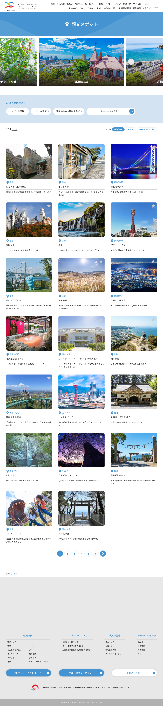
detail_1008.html (134, 227)
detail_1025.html (81, 517)
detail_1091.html (134, 459)
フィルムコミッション (114, 654)
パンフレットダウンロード (27, 672)
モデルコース (81, 4)
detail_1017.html (29, 401)
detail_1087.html (81, 170)
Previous (32, 62)
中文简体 (141, 650)
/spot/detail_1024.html (81, 62)
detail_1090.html (81, 284)
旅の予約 (127, 4)
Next (131, 62)
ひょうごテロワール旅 (27, 6)
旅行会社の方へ (111, 650)
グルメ (118, 4)
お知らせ (109, 646)
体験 (101, 4)
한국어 (140, 654)
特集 (53, 4)
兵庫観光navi (10, 6)
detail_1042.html (134, 401)
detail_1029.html (81, 459)
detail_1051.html (29, 227)
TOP (8, 574)
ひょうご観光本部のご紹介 (73, 646)
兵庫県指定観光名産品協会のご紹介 (76, 650)
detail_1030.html (29, 342)
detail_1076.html (29, 284)
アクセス (137, 4)
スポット (93, 4)
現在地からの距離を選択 (68, 111)
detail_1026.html (134, 284)
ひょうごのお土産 (107, 8)
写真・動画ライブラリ (80, 672)
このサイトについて (70, 642)
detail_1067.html (29, 517)
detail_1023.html (29, 459)
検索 (131, 111)
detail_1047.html (29, 170)
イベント (109, 4)
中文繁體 (141, 646)
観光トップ (11, 642)
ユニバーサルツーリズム (82, 8)
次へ (103, 553)
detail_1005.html (81, 342)
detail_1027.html (134, 170)
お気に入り (147, 8)
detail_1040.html (81, 227)
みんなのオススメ (65, 4)
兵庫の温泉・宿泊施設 (131, 8)
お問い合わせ (133, 672)
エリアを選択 (40, 111)
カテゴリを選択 (16, 111)
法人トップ (109, 642)
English (140, 642)
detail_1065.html (134, 342)
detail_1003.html (81, 401)
